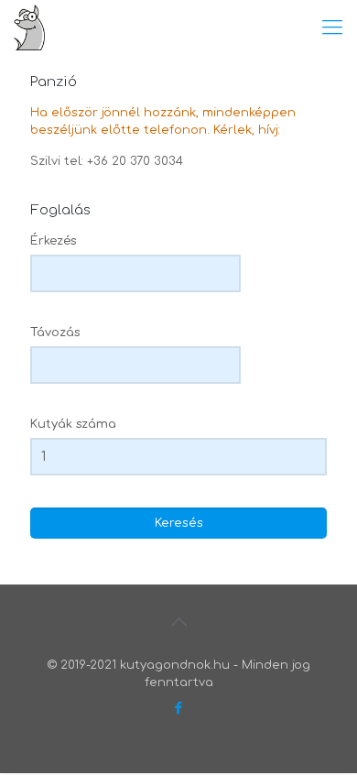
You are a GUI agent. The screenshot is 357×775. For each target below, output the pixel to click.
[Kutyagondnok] (29, 27)
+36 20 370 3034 (135, 161)
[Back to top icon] (178, 623)
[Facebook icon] (179, 708)
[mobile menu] (332, 27)
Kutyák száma (73, 424)
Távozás (55, 332)
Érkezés (53, 241)
